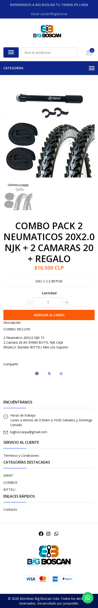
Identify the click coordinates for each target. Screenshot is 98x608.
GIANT (8, 475)
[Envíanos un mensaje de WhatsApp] (87, 597)
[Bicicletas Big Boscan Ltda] (47, 32)
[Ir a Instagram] (48, 534)
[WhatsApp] (56, 534)
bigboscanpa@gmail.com (28, 432)
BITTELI (9, 489)
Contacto (10, 509)
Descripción (12, 322)
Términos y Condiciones (21, 455)
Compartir (10, 364)
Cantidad (49, 293)
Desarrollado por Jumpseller (57, 603)
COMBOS (10, 482)
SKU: (39, 281)
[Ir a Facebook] (41, 534)
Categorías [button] (13, 68)
